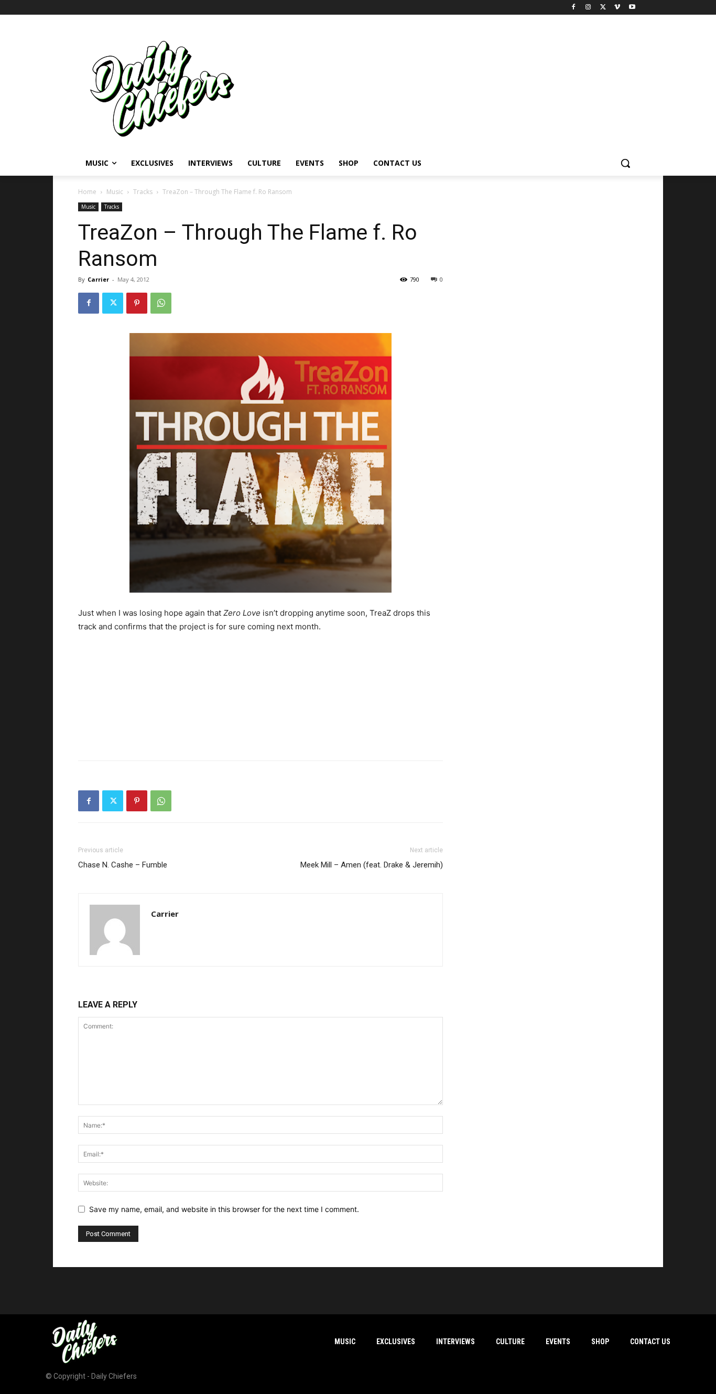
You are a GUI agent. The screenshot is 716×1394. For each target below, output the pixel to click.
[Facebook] (574, 8)
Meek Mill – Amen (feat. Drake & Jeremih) (371, 865)
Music (114, 191)
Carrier (98, 279)
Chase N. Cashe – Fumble (122, 865)
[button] (625, 163)
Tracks (143, 191)
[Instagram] (588, 8)
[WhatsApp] (160, 303)
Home (87, 191)
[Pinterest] (136, 303)
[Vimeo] (617, 8)
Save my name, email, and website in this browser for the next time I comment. (224, 1209)
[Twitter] (603, 8)
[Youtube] (632, 8)
